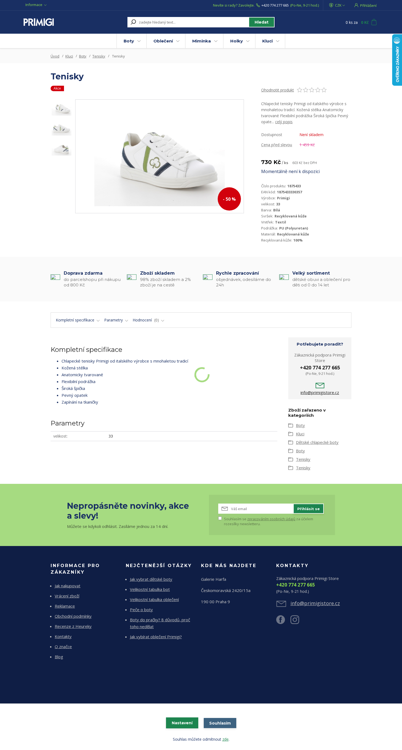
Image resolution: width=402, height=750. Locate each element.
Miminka (201, 41)
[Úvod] (56, 22)
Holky (236, 41)
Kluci (267, 41)
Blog (59, 656)
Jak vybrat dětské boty (151, 579)
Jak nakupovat (67, 585)
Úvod (55, 56)
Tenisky (98, 56)
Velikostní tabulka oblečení (154, 599)
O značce (63, 646)
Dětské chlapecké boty (317, 442)
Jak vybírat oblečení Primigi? (156, 636)
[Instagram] (297, 622)
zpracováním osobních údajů (271, 518)
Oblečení (163, 41)
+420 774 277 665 (275, 5)
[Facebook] (283, 622)
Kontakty (63, 636)
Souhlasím (220, 723)
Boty (129, 41)
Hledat (262, 22)
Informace (33, 4)
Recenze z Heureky (73, 626)
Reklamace (65, 606)
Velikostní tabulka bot (150, 589)
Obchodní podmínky (73, 616)
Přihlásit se (308, 509)
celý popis (284, 121)
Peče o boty (141, 609)
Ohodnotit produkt (277, 90)
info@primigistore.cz (320, 392)
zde (225, 739)
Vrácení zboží (67, 596)
